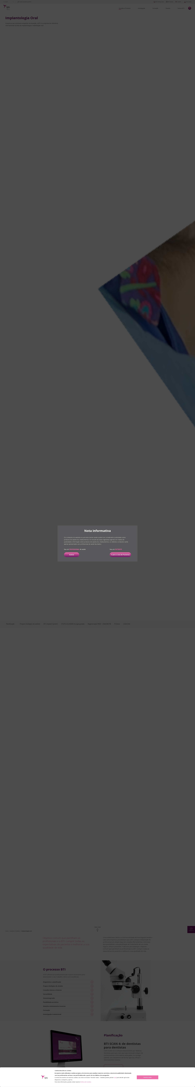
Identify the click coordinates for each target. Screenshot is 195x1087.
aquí (115, 1077)
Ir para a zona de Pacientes (120, 555)
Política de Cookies (85, 1082)
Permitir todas (148, 1077)
